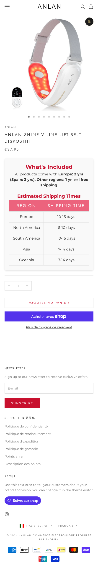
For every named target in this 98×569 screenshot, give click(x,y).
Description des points (23, 464)
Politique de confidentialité (26, 426)
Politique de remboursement (28, 434)
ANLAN (10, 127)
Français (66, 526)
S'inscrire (22, 403)
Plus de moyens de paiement (49, 327)
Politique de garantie (21, 449)
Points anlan (14, 456)
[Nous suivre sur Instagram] (7, 514)
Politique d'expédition (22, 441)
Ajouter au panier (49, 302)
